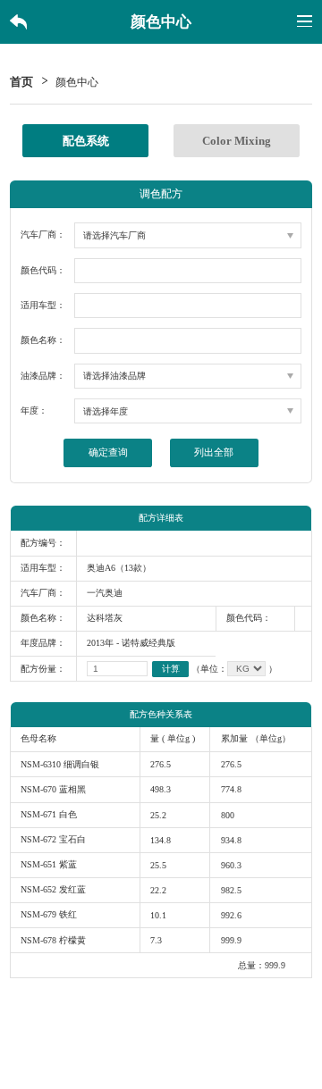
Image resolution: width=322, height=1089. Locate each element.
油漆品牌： (43, 376)
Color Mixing (236, 140)
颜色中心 (76, 83)
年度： (34, 410)
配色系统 (86, 140)
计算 (171, 669)
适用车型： (43, 305)
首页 (21, 82)
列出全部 (213, 452)
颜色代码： (43, 270)
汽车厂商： (43, 234)
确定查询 (108, 452)
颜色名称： (43, 340)
